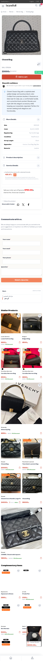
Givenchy (3, 427)
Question (4, 267)
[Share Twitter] (23, 205)
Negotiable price (6, 352)
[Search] (36, 6)
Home (4, 12)
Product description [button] (14, 157)
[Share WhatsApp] (18, 205)
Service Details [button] (12, 165)
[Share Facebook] (28, 205)
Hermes (3, 626)
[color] (2, 370)
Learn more (37, 86)
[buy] (27, 642)
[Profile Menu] (32, 658)
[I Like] (18, 315)
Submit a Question (21, 280)
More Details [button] (11, 119)
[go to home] (11, 658)
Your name (6, 239)
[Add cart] (14, 174)
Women (11, 12)
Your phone (7, 258)
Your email (6, 248)
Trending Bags (30, 12)
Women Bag (19, 12)
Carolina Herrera (6, 371)
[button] (3, 6)
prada (24, 591)
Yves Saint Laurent (28, 462)
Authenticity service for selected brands (17, 172)
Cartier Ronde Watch (36, 642)
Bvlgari (24, 336)
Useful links (4, 1)
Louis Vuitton (5, 336)
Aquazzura (4, 591)
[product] (34, 634)
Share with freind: (8, 204)
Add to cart (22, 77)
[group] (21, 35)
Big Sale (6, 607)
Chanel (3, 462)
